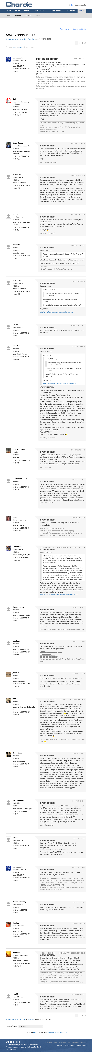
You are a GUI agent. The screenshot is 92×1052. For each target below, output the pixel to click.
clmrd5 (15, 325)
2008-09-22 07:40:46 (78, 175)
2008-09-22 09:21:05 (78, 215)
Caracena (16, 245)
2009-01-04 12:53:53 (78, 995)
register (21, 47)
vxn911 (15, 699)
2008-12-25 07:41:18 (78, 868)
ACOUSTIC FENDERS (16, 34)
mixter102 (17, 175)
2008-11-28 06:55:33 (78, 753)
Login (38, 16)
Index (9, 16)
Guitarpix (16, 952)
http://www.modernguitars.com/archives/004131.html (59, 594)
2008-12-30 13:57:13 (49, 953)
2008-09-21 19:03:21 (78, 100)
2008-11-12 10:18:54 (78, 607)
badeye (15, 214)
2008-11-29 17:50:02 (78, 838)
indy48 (15, 994)
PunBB (35, 1032)
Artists (27, 11)
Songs (17, 11)
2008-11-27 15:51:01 (51, 699)
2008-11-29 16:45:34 (78, 801)
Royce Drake (18, 753)
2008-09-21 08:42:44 (78, 58)
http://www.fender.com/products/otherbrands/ (56, 312)
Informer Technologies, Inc (57, 1032)
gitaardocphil (18, 58)
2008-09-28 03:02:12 (78, 450)
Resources (71, 11)
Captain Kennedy (19, 902)
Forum (81, 11)
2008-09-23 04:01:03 (78, 245)
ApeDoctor (17, 641)
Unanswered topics (79, 29)
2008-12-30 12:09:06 (78, 924)
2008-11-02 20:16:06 (78, 518)
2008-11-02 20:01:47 (78, 479)
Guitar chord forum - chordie (16, 39)
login (14, 47)
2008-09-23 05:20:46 (78, 281)
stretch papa (18, 346)
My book (56, 11)
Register (28, 16)
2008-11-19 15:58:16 (78, 673)
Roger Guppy (18, 143)
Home (9, 11)
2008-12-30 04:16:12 (78, 902)
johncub (16, 673)
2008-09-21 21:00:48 (78, 144)
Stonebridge (17, 547)
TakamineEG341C (20, 479)
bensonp (16, 517)
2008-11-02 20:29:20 (47, 547)
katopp (15, 838)
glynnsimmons (18, 800)
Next (84, 43)
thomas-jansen (18, 607)
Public (39, 11)
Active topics (64, 29)
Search (18, 16)
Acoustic (31, 39)
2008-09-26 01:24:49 (78, 325)
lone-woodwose (19, 449)
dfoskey (16, 923)
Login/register (80, 5)
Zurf (14, 99)
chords (83, 1045)
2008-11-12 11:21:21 (79, 641)
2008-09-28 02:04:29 (78, 346)
